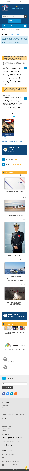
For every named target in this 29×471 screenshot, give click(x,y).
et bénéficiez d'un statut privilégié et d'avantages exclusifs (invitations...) (16, 317)
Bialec (9, 470)
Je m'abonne (7, 387)
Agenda (10, 358)
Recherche (18, 29)
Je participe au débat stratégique (14, 148)
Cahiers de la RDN (6, 426)
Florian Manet (6, 95)
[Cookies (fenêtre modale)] (26, 468)
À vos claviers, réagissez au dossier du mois (14, 152)
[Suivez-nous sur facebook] (3, 393)
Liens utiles (11, 366)
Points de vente (6, 410)
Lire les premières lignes (12, 109)
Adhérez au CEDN (13, 314)
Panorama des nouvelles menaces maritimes (14, 94)
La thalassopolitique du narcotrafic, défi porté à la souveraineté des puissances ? (14, 63)
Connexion (8, 1)
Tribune (4, 421)
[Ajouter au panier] (25, 68)
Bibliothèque (11, 29)
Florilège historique (6, 428)
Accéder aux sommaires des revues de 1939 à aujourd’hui (13, 333)
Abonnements (5, 405)
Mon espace (23, 2)
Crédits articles (5, 407)
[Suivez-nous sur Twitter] (7, 393)
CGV (3, 412)
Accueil (5, 29)
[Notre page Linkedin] (11, 393)
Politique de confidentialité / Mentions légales (13, 414)
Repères (4, 430)
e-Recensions (5, 424)
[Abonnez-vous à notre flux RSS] (15, 393)
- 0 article (15, 21)
